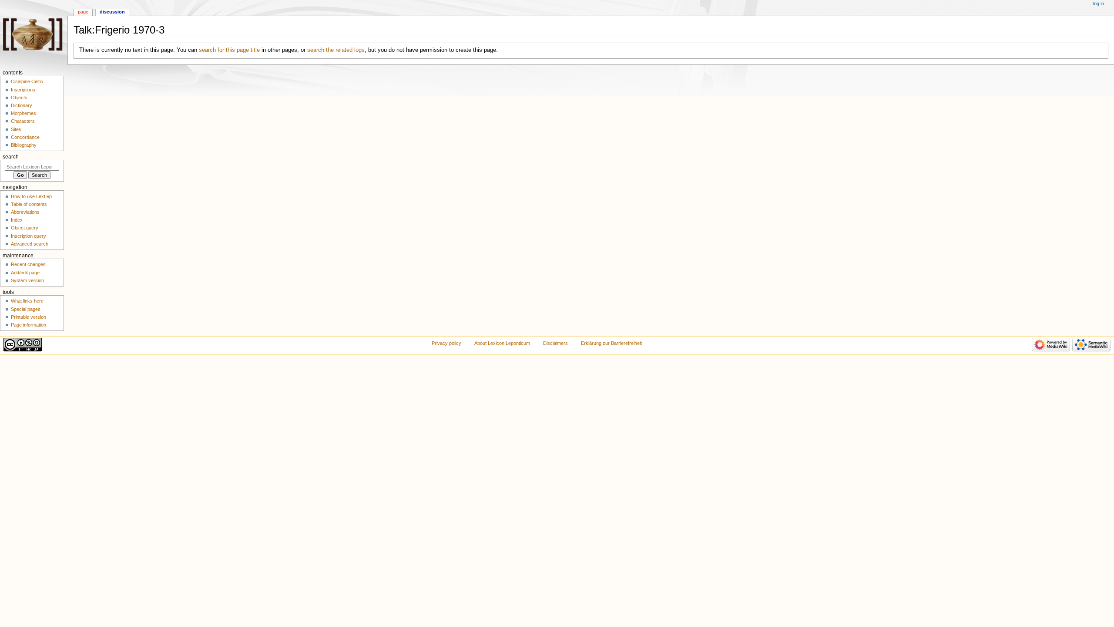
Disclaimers (555, 343)
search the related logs (336, 50)
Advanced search (29, 243)
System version (27, 280)
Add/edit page (25, 272)
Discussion (112, 11)
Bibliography (24, 145)
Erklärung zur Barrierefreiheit (611, 343)
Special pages (25, 309)
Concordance (25, 137)
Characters (23, 121)
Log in (1098, 3)
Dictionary (21, 105)
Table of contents (29, 204)
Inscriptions (23, 89)
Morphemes (23, 113)
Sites (16, 129)
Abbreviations (25, 212)
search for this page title (229, 50)
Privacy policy (446, 343)
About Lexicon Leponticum (502, 343)
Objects (19, 97)
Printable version (28, 317)
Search (11, 156)
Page (83, 11)
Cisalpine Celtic (27, 81)
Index (17, 219)
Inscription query (28, 236)
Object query (24, 227)
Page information (28, 324)
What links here (27, 300)
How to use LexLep (31, 196)
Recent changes (28, 264)
